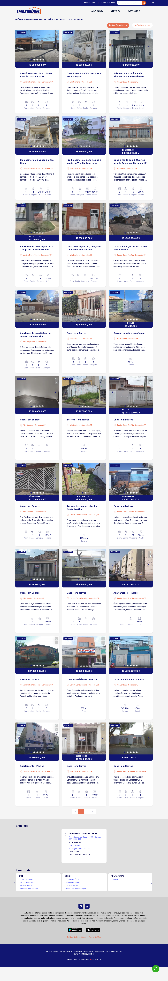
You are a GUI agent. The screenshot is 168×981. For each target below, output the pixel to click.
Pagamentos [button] (134, 11)
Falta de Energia (26, 885)
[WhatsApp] (156, 969)
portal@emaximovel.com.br (80, 848)
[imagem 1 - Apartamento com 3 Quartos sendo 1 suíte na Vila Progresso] (37, 306)
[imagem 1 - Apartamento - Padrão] (131, 565)
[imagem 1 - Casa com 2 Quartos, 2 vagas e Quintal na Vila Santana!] (84, 219)
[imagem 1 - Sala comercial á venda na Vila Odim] (37, 132)
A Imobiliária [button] (98, 11)
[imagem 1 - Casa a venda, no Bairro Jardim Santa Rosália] (131, 219)
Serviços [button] (116, 11)
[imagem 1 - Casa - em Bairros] (84, 306)
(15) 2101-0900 (75, 845)
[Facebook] (80, 906)
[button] (153, 2)
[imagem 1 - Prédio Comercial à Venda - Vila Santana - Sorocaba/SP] (131, 46)
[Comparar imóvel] (56, 36)
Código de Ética (72, 879)
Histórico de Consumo (29, 889)
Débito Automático (27, 882)
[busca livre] (144, 3)
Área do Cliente (90, 3)
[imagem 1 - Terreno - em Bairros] (84, 392)
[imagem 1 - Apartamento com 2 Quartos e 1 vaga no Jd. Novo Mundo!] (37, 219)
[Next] (55, 46)
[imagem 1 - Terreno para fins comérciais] (131, 306)
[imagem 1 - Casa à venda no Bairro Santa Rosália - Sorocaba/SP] (37, 46)
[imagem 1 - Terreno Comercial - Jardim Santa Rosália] (84, 479)
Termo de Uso (95, 937)
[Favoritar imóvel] (56, 32)
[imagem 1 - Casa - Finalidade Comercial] (84, 652)
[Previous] (19, 46)
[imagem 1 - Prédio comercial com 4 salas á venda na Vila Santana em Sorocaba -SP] (84, 132)
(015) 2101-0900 (108, 3)
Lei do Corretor (72, 885)
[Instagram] (87, 906)
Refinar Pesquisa (116, 25)
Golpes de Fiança (73, 882)
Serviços (115, 879)
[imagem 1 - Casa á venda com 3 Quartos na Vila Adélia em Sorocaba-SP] (131, 132)
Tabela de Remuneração (76, 889)
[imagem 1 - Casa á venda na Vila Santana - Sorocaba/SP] (84, 46)
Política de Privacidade (76, 937)
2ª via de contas (26, 879)
